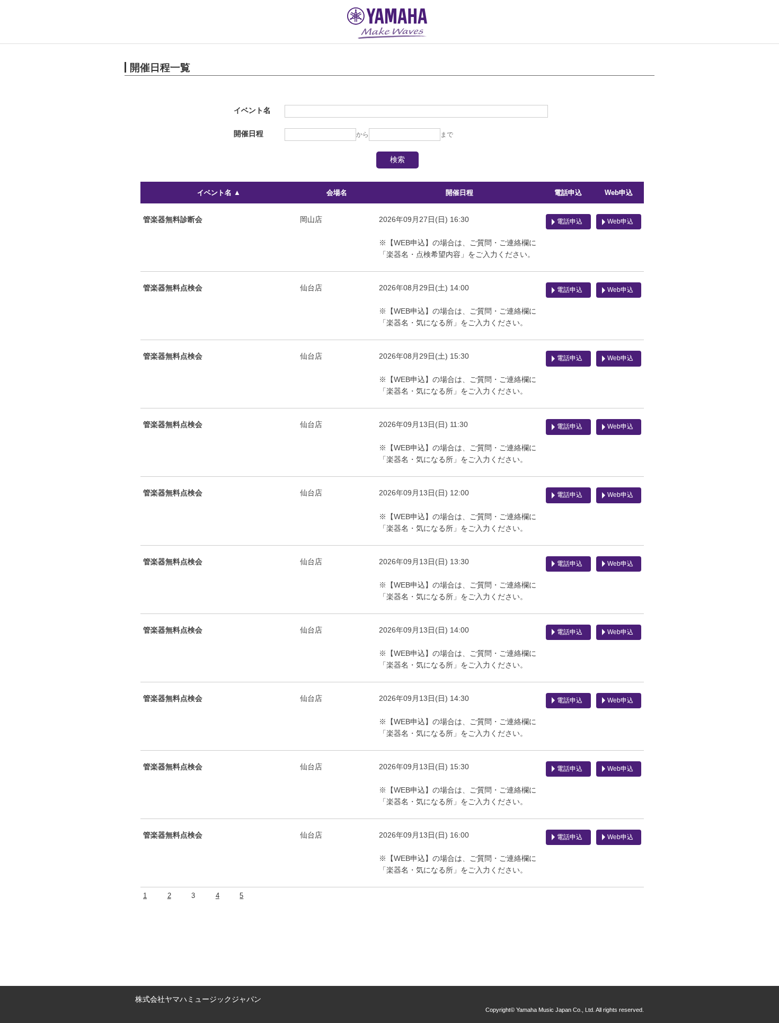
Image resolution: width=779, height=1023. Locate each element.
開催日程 (459, 193)
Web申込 (619, 193)
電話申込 (568, 193)
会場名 (336, 193)
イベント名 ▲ (219, 193)
